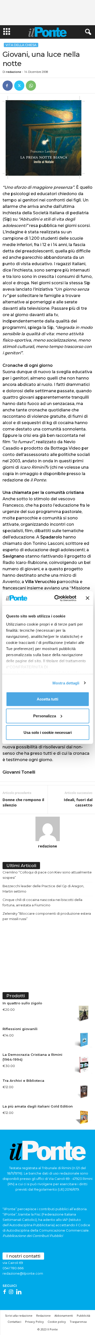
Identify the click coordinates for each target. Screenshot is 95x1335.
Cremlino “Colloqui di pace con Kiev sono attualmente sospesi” (47, 875)
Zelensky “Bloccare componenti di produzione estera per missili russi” (47, 916)
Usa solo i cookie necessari (48, 732)
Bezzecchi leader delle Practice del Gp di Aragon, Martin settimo (43, 888)
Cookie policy (57, 1322)
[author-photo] (47, 829)
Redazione (43, 1315)
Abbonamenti (63, 1315)
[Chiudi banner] (87, 598)
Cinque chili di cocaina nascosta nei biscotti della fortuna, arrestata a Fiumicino (42, 902)
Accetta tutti (47, 699)
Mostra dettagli (66, 683)
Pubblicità (83, 1315)
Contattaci (14, 1322)
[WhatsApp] (31, 85)
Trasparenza (78, 1322)
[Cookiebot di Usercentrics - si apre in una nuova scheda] (56, 598)
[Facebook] (8, 85)
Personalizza (44, 715)
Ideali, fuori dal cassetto (78, 802)
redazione (13, 72)
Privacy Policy (34, 1322)
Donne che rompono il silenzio (23, 802)
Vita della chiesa (21, 45)
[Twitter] (19, 85)
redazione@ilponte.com (23, 1273)
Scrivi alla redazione (18, 1315)
